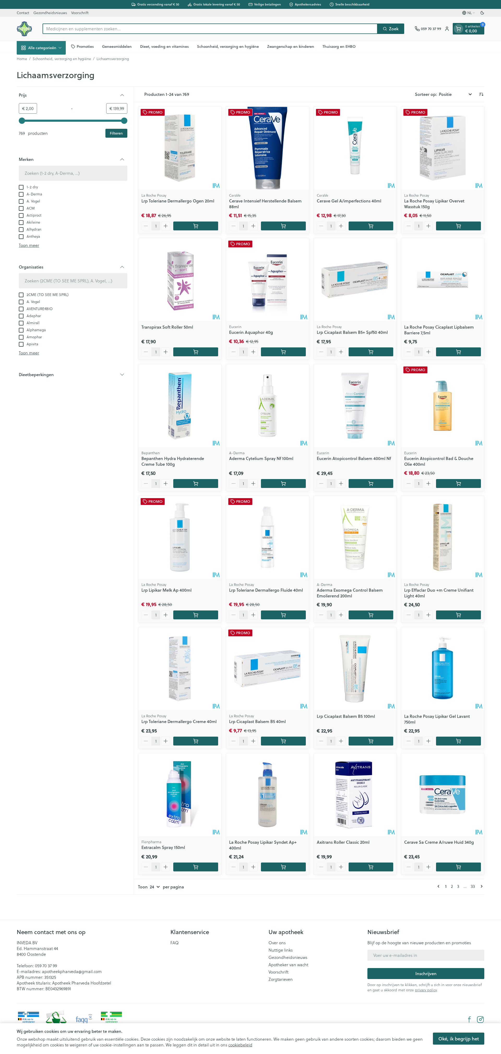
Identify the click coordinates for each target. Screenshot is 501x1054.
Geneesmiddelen (117, 46)
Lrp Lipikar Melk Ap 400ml (166, 590)
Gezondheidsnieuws (50, 12)
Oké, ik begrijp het (458, 1038)
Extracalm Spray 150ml (163, 847)
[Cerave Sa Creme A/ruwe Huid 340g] (442, 794)
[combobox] (210, 29)
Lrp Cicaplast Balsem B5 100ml (346, 716)
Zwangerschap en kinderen (290, 46)
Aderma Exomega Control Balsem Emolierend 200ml (350, 593)
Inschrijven (426, 973)
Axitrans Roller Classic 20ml (343, 842)
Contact (23, 12)
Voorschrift (79, 12)
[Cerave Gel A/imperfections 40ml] (355, 148)
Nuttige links (281, 950)
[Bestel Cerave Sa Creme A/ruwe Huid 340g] (458, 867)
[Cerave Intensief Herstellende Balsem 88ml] (267, 148)
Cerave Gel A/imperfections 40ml (349, 201)
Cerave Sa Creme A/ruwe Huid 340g (439, 842)
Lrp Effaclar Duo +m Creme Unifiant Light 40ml (439, 593)
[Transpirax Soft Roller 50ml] (179, 279)
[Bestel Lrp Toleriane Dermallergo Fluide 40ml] (283, 614)
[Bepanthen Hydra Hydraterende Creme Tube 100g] (179, 405)
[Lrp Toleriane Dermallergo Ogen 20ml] (179, 148)
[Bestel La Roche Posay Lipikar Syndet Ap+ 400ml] (283, 867)
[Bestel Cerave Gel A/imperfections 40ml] (371, 226)
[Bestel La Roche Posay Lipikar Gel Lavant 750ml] (458, 741)
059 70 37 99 (46, 966)
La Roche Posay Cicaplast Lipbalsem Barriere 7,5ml (439, 330)
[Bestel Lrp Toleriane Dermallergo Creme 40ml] (195, 741)
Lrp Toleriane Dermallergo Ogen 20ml (177, 201)
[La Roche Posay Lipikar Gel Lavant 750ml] (442, 668)
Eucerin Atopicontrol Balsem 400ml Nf (354, 458)
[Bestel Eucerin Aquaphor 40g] (283, 351)
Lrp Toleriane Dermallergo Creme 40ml (179, 721)
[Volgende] (480, 886)
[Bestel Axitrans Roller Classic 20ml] (371, 867)
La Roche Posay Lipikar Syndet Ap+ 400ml (263, 845)
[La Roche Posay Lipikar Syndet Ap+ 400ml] (267, 794)
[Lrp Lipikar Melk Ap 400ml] (179, 537)
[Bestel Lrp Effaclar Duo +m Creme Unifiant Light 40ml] (458, 614)
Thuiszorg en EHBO (339, 46)
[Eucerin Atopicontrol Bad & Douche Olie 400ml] (442, 405)
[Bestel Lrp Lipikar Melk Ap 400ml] (195, 614)
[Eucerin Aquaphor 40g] (267, 279)
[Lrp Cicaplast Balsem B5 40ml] (267, 668)
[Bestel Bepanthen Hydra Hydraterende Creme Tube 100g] (195, 483)
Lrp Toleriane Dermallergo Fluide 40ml (266, 590)
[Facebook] (469, 1019)
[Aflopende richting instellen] (481, 94)
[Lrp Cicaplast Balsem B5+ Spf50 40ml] (355, 279)
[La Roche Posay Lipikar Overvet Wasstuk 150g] (442, 148)
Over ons (277, 943)
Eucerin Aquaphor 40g (251, 332)
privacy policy (426, 990)
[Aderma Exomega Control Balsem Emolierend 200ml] (355, 537)
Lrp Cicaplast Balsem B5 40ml (257, 721)
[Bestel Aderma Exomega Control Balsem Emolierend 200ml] (371, 614)
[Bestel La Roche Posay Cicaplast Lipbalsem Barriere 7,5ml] (458, 351)
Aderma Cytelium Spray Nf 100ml (261, 458)
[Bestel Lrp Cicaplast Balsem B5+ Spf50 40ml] (371, 351)
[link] (439, 886)
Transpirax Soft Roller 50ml (167, 327)
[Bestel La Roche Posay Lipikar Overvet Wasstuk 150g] (458, 226)
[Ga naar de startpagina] (24, 29)
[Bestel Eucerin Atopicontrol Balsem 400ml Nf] (371, 483)
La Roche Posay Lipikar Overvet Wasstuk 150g (434, 203)
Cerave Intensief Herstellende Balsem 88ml (265, 203)
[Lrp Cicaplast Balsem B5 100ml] (355, 668)
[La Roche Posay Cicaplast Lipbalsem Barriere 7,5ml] (442, 279)
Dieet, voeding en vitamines (164, 46)
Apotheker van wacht (288, 965)
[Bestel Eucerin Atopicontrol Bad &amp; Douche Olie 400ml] (458, 483)
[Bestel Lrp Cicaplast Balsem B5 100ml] (371, 741)
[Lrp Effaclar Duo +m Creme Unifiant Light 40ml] (442, 537)
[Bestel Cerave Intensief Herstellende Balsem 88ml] (283, 226)
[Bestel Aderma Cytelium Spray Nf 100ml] (283, 483)
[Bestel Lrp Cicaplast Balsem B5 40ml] (283, 741)
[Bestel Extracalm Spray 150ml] (195, 867)
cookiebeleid (240, 1045)
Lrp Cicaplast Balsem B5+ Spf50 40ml (352, 332)
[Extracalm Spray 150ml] (179, 794)
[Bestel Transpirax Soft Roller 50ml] (195, 351)
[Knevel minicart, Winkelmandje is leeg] (458, 28)
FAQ (174, 943)
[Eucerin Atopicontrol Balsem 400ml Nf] (355, 405)
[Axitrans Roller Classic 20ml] (355, 794)
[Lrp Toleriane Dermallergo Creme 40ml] (179, 668)
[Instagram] (480, 1019)
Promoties (85, 46)
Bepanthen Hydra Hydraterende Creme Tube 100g (172, 461)
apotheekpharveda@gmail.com (72, 971)
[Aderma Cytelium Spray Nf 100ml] (267, 405)
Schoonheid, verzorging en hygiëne (228, 46)
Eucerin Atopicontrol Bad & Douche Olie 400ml (438, 461)
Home (22, 58)
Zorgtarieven (281, 979)
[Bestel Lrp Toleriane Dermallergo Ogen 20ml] (195, 226)
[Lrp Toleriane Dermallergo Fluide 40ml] (267, 537)
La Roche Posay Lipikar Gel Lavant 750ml (437, 719)
